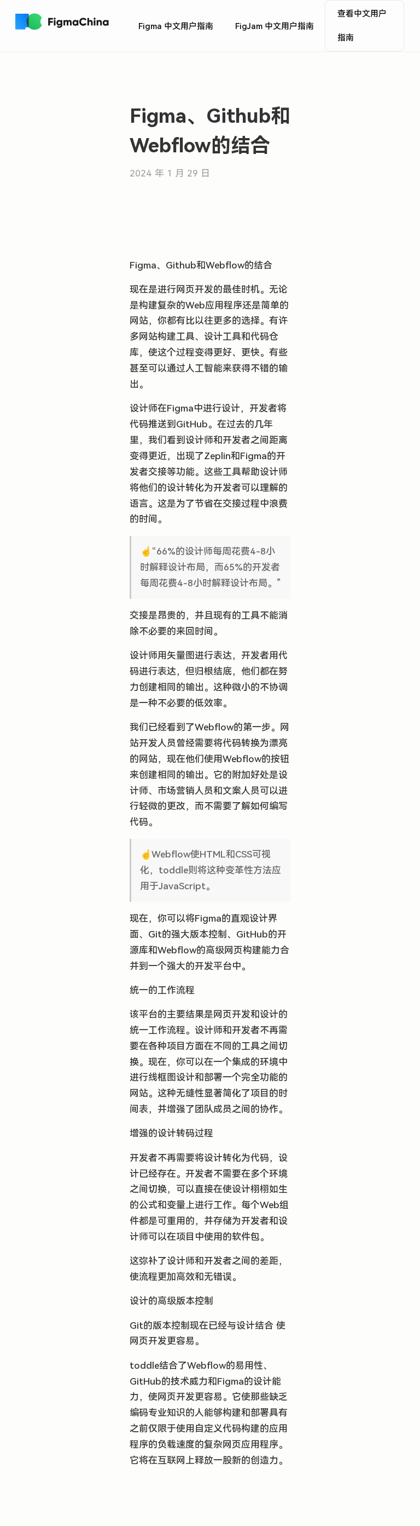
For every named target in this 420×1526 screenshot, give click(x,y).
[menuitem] (175, 26)
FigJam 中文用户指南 (274, 26)
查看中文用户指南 (362, 26)
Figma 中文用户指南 (175, 26)
